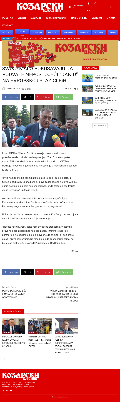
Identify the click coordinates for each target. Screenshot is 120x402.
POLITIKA (6, 333)
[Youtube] (88, 10)
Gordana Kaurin (14, 89)
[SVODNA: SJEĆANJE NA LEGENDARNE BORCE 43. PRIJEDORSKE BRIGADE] (87, 88)
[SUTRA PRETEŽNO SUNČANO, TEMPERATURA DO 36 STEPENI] (87, 100)
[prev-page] (4, 359)
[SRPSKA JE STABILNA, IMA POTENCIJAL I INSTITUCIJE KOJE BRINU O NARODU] (13, 326)
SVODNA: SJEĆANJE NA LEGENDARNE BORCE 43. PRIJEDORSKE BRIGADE (105, 89)
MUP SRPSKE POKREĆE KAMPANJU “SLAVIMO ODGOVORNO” (14, 294)
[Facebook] (88, 3)
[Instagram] (95, 3)
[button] (111, 7)
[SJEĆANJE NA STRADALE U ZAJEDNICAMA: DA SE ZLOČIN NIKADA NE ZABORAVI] (87, 112)
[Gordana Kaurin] (4, 88)
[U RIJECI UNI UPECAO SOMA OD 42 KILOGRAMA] (87, 78)
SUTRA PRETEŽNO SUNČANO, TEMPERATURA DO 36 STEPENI (106, 100)
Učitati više (99, 125)
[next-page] (9, 359)
